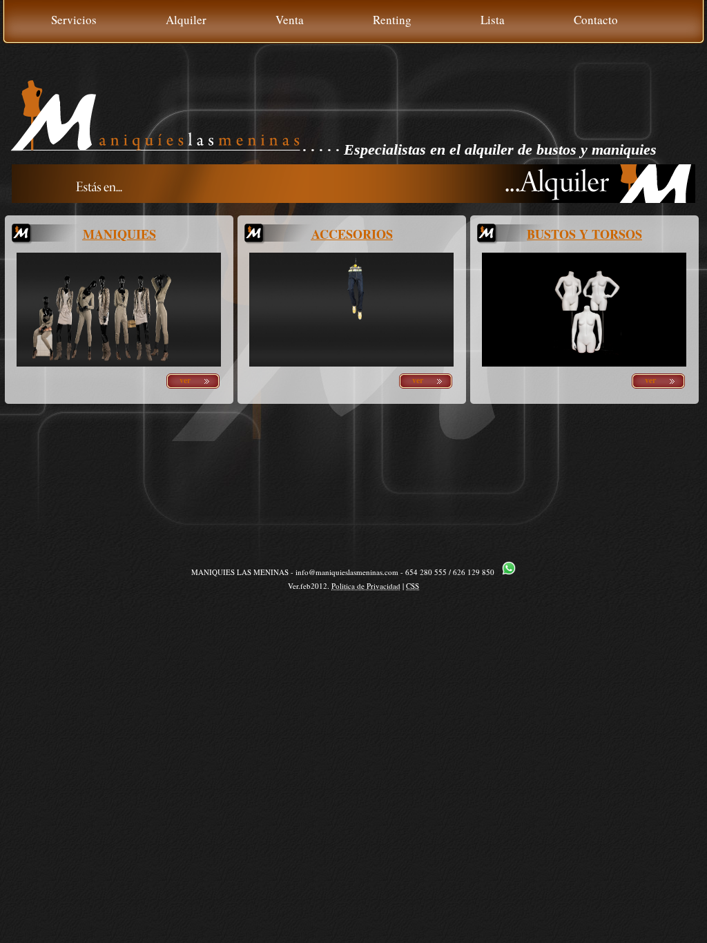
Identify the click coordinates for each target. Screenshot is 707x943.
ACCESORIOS (352, 234)
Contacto (596, 20)
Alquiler (186, 20)
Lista (493, 20)
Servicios (74, 20)
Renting (392, 20)
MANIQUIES (119, 234)
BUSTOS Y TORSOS (584, 234)
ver (185, 380)
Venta (289, 20)
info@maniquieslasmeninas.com (347, 572)
